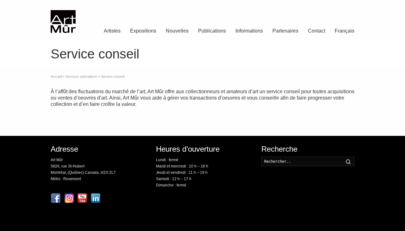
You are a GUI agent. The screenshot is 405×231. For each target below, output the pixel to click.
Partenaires (285, 30)
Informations (249, 30)
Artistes (112, 30)
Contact (316, 30)
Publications (212, 30)
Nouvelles (177, 30)
